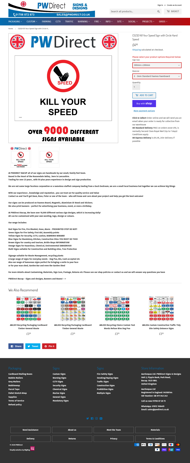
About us (72, 430)
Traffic (69, 21)
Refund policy (15, 404)
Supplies (12, 397)
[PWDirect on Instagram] (96, 419)
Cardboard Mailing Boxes (20, 374)
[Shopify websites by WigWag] (32, 450)
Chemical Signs (60, 389)
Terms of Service (16, 400)
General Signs (59, 397)
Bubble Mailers (15, 378)
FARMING (46, 21)
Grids (162, 21)
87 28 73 (162, 401)
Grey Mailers (14, 381)
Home (10, 29)
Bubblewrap (14, 385)
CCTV (58, 21)
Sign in (160, 5)
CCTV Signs (58, 381)
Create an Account (174, 5)
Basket (175, 11)
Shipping (136, 50)
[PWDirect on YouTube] (101, 419)
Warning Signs (59, 378)
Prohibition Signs (105, 389)
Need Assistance (30, 430)
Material (135, 71)
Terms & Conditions (155, 438)
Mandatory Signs (61, 400)
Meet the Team (114, 430)
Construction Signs (106, 385)
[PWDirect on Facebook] (92, 419)
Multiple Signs (104, 393)
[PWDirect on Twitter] (87, 419)
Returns (72, 438)
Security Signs (59, 385)
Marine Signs (59, 393)
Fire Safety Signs (105, 374)
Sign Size (136, 60)
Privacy (113, 438)
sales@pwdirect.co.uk (158, 409)
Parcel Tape (14, 389)
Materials (155, 430)
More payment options (144, 111)
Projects (147, 21)
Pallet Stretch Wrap (17, 393)
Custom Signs (59, 374)
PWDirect (19, 445)
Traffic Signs (103, 381)
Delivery (30, 438)
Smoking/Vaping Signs (107, 378)
